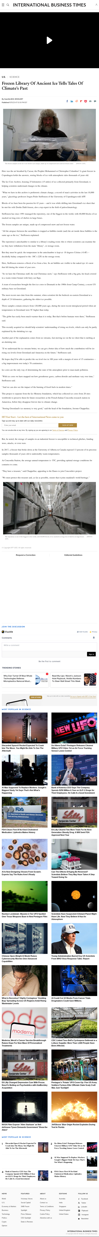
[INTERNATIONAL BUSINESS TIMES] (49, 5)
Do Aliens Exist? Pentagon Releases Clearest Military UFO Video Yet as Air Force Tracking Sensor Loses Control (72, 748)
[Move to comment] (95, 101)
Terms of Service (58, 430)
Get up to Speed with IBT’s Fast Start (83, 696)
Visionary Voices (27, 1199)
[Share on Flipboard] (81, 101)
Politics (4, 1218)
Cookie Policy (45, 1214)
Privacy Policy (73, 430)
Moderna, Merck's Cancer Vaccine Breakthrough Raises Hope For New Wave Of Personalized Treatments (24, 1043)
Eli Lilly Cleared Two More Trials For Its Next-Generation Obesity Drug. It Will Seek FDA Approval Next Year (71, 832)
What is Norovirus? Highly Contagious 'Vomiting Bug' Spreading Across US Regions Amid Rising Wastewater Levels (24, 1001)
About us (43, 1199)
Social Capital (26, 1203)
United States (64, 1214)
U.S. (3, 1203)
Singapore (62, 1206)
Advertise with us (46, 1218)
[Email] (90, 101)
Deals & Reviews (27, 1222)
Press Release (26, 1214)
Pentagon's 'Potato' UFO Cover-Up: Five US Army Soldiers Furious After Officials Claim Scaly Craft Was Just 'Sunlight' (74, 1085)
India (60, 1203)
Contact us (44, 1203)
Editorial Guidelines (73, 555)
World (4, 1199)
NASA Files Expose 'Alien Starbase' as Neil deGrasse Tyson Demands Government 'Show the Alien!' (24, 1127)
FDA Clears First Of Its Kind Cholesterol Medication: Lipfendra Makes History (68, 1174)
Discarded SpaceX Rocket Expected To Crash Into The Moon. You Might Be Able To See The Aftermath (23, 748)
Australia (62, 1199)
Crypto (4, 1222)
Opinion (4, 1226)
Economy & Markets (9, 1206)
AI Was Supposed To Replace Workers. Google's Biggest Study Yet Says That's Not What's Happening (24, 790)
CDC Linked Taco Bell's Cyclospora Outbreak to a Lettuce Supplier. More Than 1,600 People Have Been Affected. (74, 1043)
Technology (6, 1214)
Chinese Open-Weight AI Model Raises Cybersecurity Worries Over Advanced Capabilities (19, 958)
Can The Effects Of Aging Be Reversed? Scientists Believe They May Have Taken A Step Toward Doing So (73, 874)
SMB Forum (25, 1206)
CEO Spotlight (26, 1218)
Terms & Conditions (47, 1206)
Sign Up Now (36, 697)
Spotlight (24, 1210)
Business (5, 1210)
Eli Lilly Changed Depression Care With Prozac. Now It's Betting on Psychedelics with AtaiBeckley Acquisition (24, 1085)
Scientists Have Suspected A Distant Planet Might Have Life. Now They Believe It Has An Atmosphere (74, 916)
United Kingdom (64, 1210)
